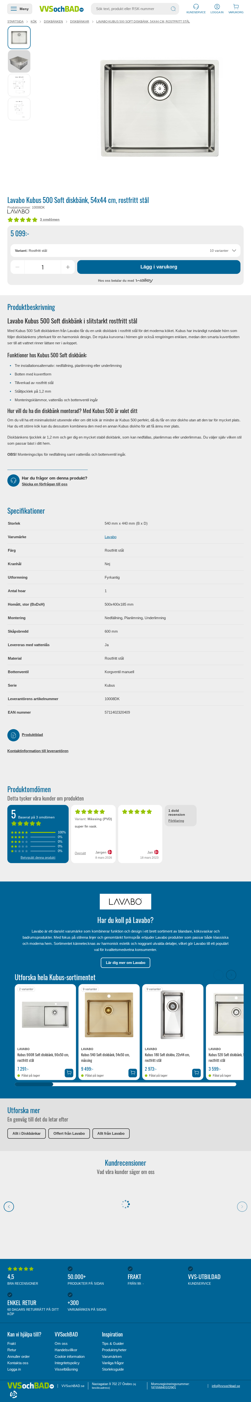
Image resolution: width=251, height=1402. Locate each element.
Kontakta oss (17, 1363)
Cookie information (70, 1356)
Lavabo (110, 537)
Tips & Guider (113, 1343)
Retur (11, 1350)
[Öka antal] (68, 267)
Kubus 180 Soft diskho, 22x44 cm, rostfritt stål (167, 1057)
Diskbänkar (79, 21)
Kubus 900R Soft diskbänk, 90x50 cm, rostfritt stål (43, 1057)
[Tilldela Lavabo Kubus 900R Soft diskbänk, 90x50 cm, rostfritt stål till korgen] (69, 1073)
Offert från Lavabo (69, 1133)
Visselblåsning (66, 1369)
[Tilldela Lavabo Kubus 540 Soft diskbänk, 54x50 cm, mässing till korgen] (132, 1073)
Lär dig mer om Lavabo (125, 963)
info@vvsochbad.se (226, 1386)
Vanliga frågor (113, 1363)
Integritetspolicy (67, 1363)
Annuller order (18, 1356)
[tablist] (19, 109)
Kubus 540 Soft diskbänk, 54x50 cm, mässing (105, 1057)
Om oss (61, 1343)
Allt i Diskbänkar (27, 1133)
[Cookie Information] (13, 1395)
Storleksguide (113, 1369)
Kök (34, 21)
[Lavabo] (18, 211)
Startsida (15, 21)
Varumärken (112, 1356)
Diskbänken (53, 21)
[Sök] (173, 8)
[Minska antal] (17, 267)
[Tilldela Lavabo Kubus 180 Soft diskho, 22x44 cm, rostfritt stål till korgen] (196, 1073)
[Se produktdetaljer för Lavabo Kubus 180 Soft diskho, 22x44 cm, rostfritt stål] (172, 1014)
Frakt (11, 1343)
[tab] (19, 37)
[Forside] (32, 1385)
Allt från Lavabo (111, 1133)
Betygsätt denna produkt (38, 857)
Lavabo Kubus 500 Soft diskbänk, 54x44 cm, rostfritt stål (143, 21)
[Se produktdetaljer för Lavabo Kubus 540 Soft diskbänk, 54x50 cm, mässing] (109, 1014)
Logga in (14, 1369)
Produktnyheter (114, 1350)
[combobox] (126, 250)
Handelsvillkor (66, 1350)
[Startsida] (61, 9)
